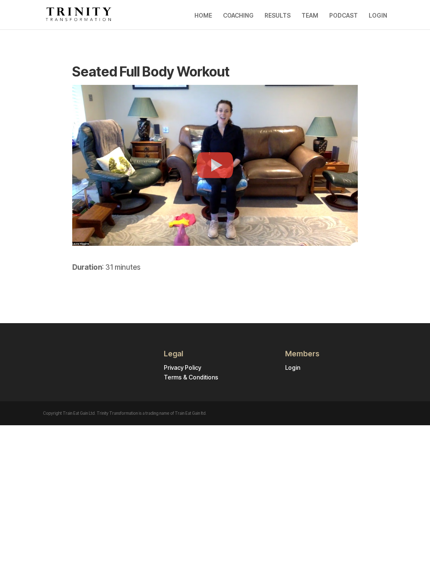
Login (292, 367)
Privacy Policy (182, 367)
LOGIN (378, 15)
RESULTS (278, 15)
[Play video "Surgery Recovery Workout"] (215, 165)
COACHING (238, 15)
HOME (203, 15)
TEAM (310, 15)
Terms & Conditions (191, 377)
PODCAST (343, 15)
